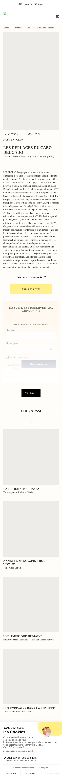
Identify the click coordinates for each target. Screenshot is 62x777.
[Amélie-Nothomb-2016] (31, 676)
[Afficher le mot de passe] (51, 349)
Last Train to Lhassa (21, 489)
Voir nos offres (31, 288)
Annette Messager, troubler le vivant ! (30, 562)
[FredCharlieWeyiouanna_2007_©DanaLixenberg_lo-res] (31, 604)
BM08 (17, 376)
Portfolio (11, 134)
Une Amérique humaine (22, 636)
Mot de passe (12, 343)
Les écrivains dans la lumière (29, 708)
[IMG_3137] (31, 457)
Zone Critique (36, 4)
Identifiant (11, 330)
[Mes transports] (31, 529)
